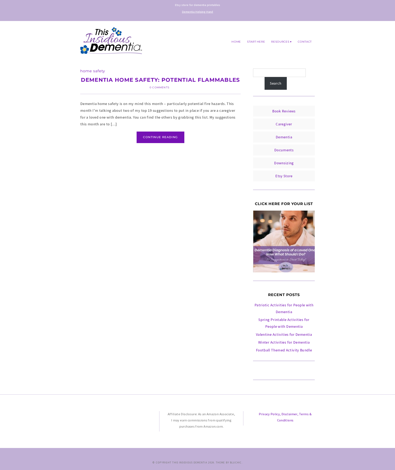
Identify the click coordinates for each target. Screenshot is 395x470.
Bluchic (236, 462)
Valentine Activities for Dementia (284, 334)
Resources (280, 41)
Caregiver (284, 124)
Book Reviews (283, 111)
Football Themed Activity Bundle (284, 350)
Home (236, 41)
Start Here (256, 41)
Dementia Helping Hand (197, 12)
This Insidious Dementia (189, 462)
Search (275, 83)
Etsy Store (284, 176)
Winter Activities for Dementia (284, 342)
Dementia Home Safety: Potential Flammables (160, 80)
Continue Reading (160, 137)
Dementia (284, 137)
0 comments (159, 87)
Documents (284, 150)
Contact (305, 41)
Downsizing (284, 163)
